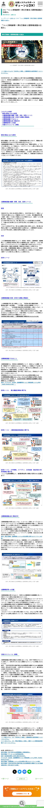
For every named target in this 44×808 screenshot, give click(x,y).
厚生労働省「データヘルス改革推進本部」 (12, 754)
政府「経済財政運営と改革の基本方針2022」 (13, 756)
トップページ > (5, 18)
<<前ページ (5, 779)
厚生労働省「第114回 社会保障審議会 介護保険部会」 (16, 752)
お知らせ (12, 18)
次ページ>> (39, 779)
